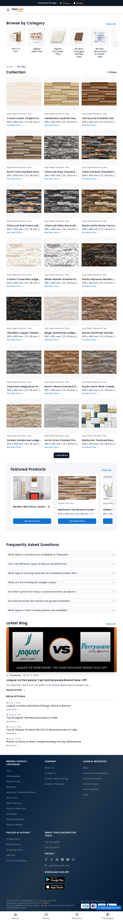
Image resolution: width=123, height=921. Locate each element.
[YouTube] (67, 859)
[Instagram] (73, 859)
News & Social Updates (95, 773)
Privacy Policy (13, 839)
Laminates (11, 813)
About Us (49, 767)
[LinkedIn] (62, 859)
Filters (113, 72)
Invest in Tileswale (54, 783)
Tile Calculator (52, 842)
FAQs (85, 794)
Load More (62, 455)
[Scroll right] (116, 42)
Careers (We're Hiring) (56, 778)
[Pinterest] (57, 859)
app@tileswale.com (59, 865)
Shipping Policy (14, 849)
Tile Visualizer (52, 847)
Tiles (8, 770)
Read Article (14, 690)
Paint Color (12, 797)
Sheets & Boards (15, 819)
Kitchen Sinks (13, 781)
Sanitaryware (13, 776)
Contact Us (50, 773)
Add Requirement (110, 907)
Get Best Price (32, 521)
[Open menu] (8, 10)
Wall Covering (13, 803)
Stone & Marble (14, 824)
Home (9, 66)
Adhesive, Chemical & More (20, 792)
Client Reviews (91, 789)
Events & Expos (91, 783)
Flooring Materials (16, 808)
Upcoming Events (92, 778)
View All (111, 24)
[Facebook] (46, 859)
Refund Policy (13, 844)
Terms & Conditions (16, 860)
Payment (10, 855)
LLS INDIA (44, 903)
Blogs (86, 767)
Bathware (11, 786)
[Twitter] (51, 859)
